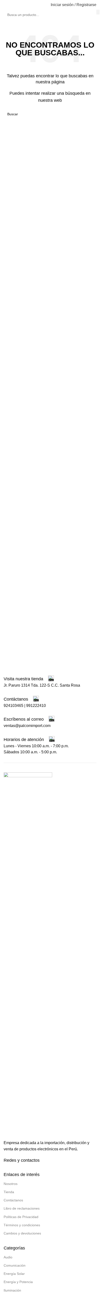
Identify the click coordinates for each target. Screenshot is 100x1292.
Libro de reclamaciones (22, 1208)
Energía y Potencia (18, 1282)
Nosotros (10, 1184)
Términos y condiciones (22, 1225)
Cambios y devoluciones (22, 1233)
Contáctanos (13, 1200)
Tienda (9, 1192)
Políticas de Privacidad (21, 1217)
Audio (8, 1257)
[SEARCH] (98, 12)
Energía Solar (14, 1274)
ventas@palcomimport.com (27, 726)
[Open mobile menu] (5, 5)
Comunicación (14, 1265)
